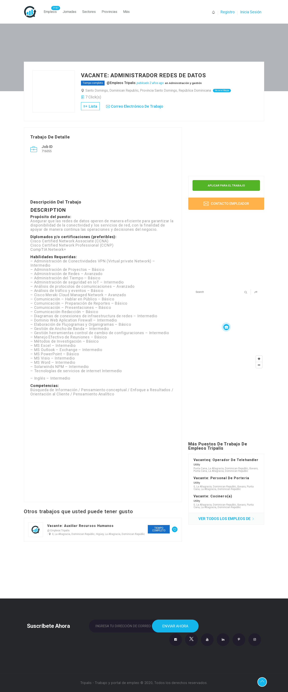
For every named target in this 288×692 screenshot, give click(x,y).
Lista (92, 106)
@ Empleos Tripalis (58, 530)
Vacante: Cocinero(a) (213, 496)
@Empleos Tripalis (121, 83)
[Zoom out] (259, 365)
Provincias (109, 12)
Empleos (50, 12)
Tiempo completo (93, 82)
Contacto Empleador (229, 204)
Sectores (89, 12)
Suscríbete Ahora (48, 625)
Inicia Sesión (250, 12)
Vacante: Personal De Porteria (221, 478)
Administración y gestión (185, 83)
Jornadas (69, 12)
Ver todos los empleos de (224, 518)
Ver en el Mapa (222, 90)
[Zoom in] (259, 359)
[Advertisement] (102, 177)
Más (126, 12)
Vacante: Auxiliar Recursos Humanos (80, 526)
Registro (228, 12)
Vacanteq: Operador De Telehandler (226, 460)
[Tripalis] (32, 11)
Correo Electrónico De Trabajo (137, 106)
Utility (197, 464)
